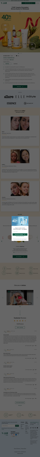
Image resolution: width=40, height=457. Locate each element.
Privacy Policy (25, 239)
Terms (22, 239)
